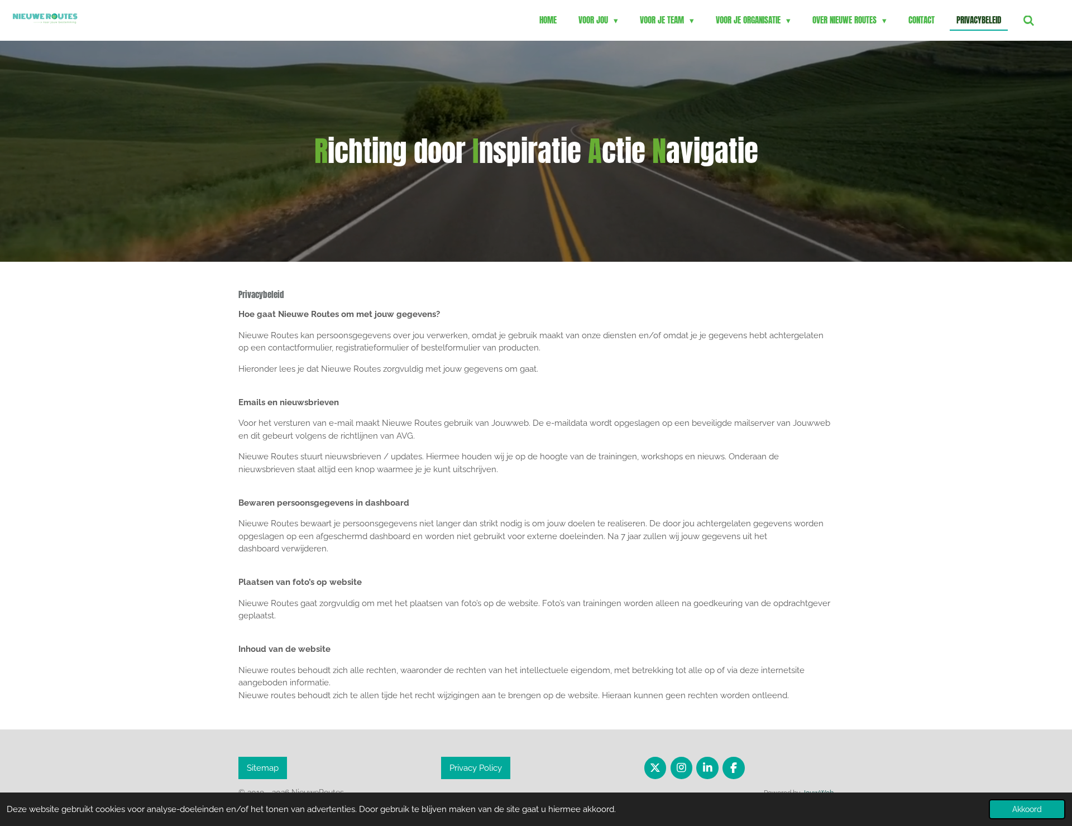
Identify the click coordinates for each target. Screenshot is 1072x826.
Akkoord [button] (1027, 809)
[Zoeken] (1028, 20)
